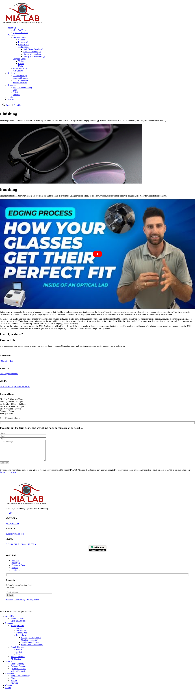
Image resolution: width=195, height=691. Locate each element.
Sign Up (17, 105)
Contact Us (16, 570)
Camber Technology (32, 52)
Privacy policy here (8, 472)
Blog (15, 90)
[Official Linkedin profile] (9, 513)
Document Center (19, 565)
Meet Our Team (19, 30)
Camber (21, 40)
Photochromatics (20, 68)
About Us (12, 28)
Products (11, 35)
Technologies (23, 47)
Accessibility (19, 600)
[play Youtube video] (97, 254)
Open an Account (20, 32)
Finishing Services (20, 78)
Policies (16, 92)
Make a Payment (20, 83)
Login (8, 105)
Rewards (16, 94)
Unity (20, 66)
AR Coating (18, 71)
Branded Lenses (19, 59)
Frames (11, 99)
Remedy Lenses (19, 37)
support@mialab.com (9, 373)
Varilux (21, 61)
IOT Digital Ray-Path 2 (33, 49)
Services (11, 73)
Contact (11, 97)
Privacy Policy (33, 600)
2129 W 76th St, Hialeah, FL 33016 (15, 386)
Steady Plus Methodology (34, 56)
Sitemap (9, 600)
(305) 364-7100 (6, 361)
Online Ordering (20, 75)
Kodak (21, 63)
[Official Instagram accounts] (11, 513)
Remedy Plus (23, 44)
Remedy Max (24, 42)
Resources (12, 85)
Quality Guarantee (20, 80)
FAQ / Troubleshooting (22, 87)
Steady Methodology (32, 54)
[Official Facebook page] (6, 513)
